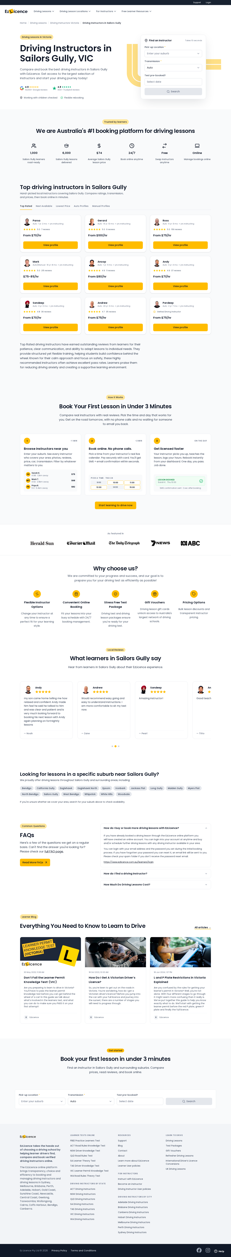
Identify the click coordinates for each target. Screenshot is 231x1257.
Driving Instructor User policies (134, 1189)
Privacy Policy (59, 1250)
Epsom (106, 788)
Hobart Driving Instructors (132, 1217)
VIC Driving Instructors (82, 1214)
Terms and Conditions (83, 1250)
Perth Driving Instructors (131, 1227)
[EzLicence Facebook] (199, 1250)
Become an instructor (130, 1184)
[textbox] (173, 53)
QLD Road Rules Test (81, 1155)
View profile (50, 245)
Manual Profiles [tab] (101, 206)
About (121, 1155)
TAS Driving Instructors (82, 1209)
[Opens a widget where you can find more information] (219, 1251)
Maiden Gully (175, 788)
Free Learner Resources (135, 11)
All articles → (203, 927)
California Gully (46, 788)
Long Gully (156, 788)
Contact (122, 1150)
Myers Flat (194, 788)
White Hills (107, 794)
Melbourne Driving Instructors (134, 1222)
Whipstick (90, 794)
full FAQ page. (53, 851)
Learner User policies (129, 1165)
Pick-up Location (155, 47)
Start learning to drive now (115, 505)
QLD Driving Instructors (82, 1199)
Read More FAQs (32, 862)
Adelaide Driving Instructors (133, 1202)
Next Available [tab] (44, 206)
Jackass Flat (138, 788)
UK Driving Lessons (176, 1168)
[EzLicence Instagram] (208, 1250)
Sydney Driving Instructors (132, 1232)
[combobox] (173, 53)
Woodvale (124, 794)
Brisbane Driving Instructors (133, 1207)
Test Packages (174, 1145)
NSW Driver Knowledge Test (85, 1150)
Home (23, 22)
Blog (120, 1145)
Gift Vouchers (173, 1150)
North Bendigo (30, 794)
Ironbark (120, 788)
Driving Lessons (42, 11)
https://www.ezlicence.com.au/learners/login (129, 862)
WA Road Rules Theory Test (85, 1175)
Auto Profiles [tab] (81, 206)
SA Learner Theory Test (83, 1160)
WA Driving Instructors (82, 1219)
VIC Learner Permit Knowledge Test (89, 1170)
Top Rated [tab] (26, 206)
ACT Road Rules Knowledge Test (87, 1145)
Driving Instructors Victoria (64, 22)
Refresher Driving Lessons (179, 1155)
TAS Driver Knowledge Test (84, 1165)
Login (208, 2)
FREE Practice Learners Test (85, 1140)
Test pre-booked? (155, 75)
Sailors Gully (51, 794)
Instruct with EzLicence (130, 1179)
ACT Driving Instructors (82, 1189)
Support (197, 2)
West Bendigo (71, 794)
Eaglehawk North (87, 788)
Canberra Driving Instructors (133, 1212)
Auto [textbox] (150, 67)
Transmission (153, 61)
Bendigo (26, 788)
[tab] (112, 746)
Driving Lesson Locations (74, 11)
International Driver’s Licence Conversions (181, 1162)
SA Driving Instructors (81, 1204)
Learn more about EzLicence (133, 1160)
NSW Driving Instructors (83, 1194)
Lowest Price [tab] (63, 206)
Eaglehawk (66, 788)
